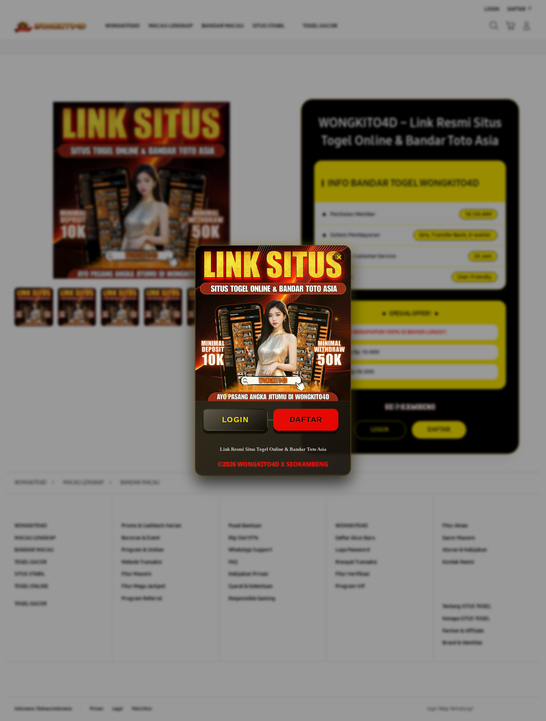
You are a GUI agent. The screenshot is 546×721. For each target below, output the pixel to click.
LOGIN (235, 420)
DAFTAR (306, 420)
